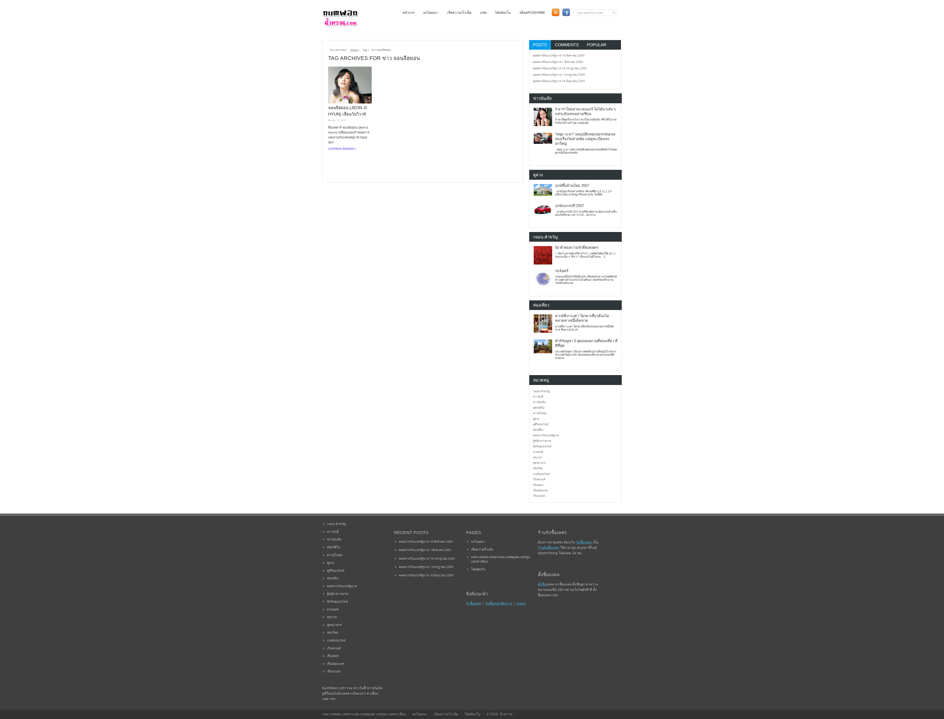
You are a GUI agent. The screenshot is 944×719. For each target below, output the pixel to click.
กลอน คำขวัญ (541, 391)
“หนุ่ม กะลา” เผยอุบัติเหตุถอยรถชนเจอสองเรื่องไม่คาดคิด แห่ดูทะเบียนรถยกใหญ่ (585, 139)
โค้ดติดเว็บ (503, 13)
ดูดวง (536, 419)
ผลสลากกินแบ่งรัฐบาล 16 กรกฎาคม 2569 (560, 68)
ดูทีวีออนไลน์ (540, 424)
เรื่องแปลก (539, 496)
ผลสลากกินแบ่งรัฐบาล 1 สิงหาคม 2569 (558, 62)
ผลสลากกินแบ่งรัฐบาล (546, 435)
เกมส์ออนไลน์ (541, 474)
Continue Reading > (342, 148)
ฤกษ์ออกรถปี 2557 (569, 206)
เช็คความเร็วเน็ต (459, 13)
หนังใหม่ (538, 468)
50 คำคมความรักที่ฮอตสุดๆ (576, 247)
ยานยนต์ (538, 452)
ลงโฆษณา (430, 13)
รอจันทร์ (561, 271)
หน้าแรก (408, 13)
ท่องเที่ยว (538, 429)
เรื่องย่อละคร (540, 490)
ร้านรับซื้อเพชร (548, 547)
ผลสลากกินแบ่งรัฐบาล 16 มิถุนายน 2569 (559, 81)
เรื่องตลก (538, 485)
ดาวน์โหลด (539, 413)
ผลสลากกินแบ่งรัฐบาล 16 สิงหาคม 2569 (559, 55)
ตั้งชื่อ (542, 584)
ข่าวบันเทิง (539, 402)
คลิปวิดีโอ (539, 408)
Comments (567, 45)
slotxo (521, 603)
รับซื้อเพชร (474, 603)
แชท (483, 13)
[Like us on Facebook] (566, 12)
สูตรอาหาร (539, 463)
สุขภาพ (537, 457)
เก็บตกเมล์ (539, 479)
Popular (596, 45)
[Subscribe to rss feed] (555, 12)
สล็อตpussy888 (532, 13)
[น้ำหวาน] (340, 26)
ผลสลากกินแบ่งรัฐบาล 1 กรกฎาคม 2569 (559, 75)
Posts (540, 45)
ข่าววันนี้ (538, 396)
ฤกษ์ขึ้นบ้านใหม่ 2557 (572, 186)
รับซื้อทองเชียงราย (499, 603)
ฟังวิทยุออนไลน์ (542, 446)
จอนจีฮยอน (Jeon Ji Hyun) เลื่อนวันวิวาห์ (347, 110)
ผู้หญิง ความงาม (542, 440)
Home (354, 50)
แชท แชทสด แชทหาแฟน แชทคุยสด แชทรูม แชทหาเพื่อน (500, 559)
